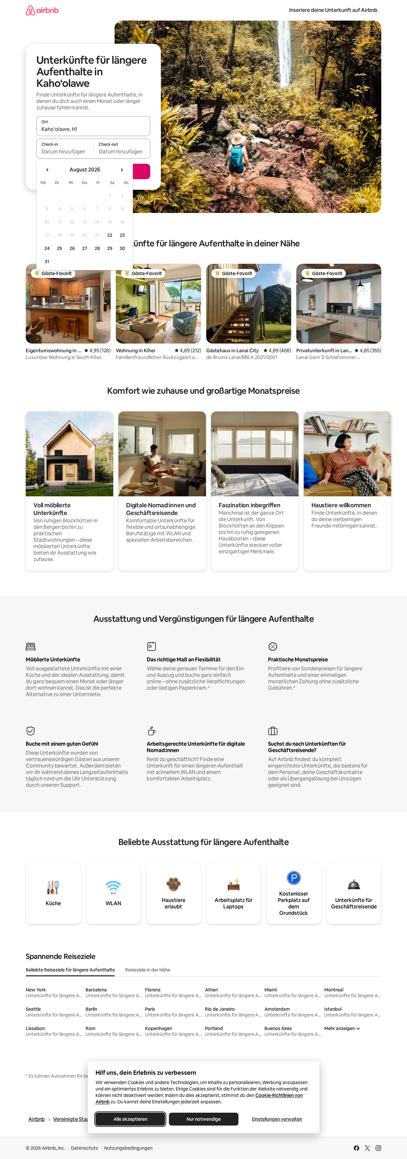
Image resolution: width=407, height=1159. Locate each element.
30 (122, 248)
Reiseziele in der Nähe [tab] (147, 970)
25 (59, 248)
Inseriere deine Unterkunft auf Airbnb (333, 10)
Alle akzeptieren (130, 1119)
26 (72, 248)
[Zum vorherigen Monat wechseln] (48, 170)
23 (122, 235)
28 (97, 248)
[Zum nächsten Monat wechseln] (122, 170)
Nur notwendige (204, 1119)
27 (84, 248)
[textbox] (65, 151)
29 (109, 248)
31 (47, 261)
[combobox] (93, 129)
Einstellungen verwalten (277, 1119)
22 (109, 235)
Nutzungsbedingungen (128, 1148)
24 (47, 248)
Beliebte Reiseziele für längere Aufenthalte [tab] (70, 970)
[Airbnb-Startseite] (42, 10)
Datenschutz (84, 1148)
